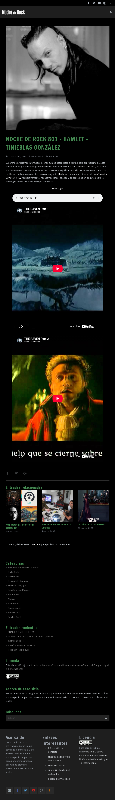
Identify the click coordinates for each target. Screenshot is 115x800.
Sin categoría (14, 607)
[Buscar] (111, 12)
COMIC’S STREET (17, 640)
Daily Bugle (13, 571)
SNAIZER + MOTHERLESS (21, 631)
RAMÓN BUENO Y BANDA (21, 645)
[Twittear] (16, 473)
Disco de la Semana (18, 580)
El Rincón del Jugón (17, 585)
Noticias (12, 598)
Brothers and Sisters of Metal (23, 567)
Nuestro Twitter (56, 765)
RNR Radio (54, 156)
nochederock (37, 156)
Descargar (57, 188)
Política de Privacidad (59, 778)
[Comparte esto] (9, 473)
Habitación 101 (16, 594)
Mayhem (62, 173)
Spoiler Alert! (14, 616)
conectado (35, 544)
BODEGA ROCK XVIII (18, 649)
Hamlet (13, 173)
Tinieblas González (85, 166)
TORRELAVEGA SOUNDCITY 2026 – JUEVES (30, 636)
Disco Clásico (14, 576)
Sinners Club (14, 612)
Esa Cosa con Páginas (19, 589)
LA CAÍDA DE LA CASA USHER (91, 524)
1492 (18, 177)
